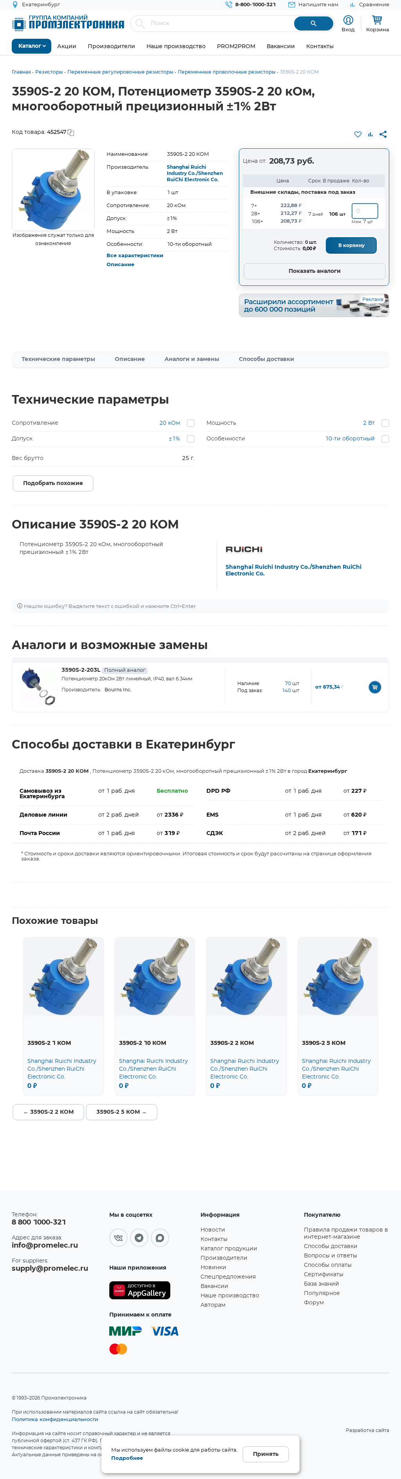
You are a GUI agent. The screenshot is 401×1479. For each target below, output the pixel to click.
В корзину (351, 245)
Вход (348, 29)
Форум (314, 1303)
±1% (174, 439)
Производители (223, 1258)
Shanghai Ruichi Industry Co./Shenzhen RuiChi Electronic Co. (195, 173)
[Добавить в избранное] (357, 134)
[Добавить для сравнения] (370, 134)
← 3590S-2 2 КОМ (48, 1112)
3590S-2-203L (103, 670)
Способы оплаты (328, 1265)
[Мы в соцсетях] (118, 1237)
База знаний (321, 1284)
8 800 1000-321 (39, 1222)
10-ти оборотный (350, 439)
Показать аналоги (315, 271)
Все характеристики (135, 255)
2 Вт (369, 423)
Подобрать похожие (53, 483)
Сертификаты (323, 1274)
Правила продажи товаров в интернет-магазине (346, 1233)
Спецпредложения (228, 1277)
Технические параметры (58, 359)
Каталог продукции (228, 1249)
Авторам (213, 1305)
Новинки (213, 1267)
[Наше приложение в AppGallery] (152, 1290)
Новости (212, 1230)
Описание (120, 264)
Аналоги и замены (191, 359)
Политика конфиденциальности (55, 1419)
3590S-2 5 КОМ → (121, 1112)
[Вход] (348, 20)
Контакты (214, 1239)
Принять (265, 1454)
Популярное (322, 1293)
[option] (53, 190)
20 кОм (169, 423)
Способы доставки (266, 359)
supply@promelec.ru (50, 1268)
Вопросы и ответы (330, 1256)
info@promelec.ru (45, 1245)
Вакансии (214, 1286)
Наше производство (229, 1296)
